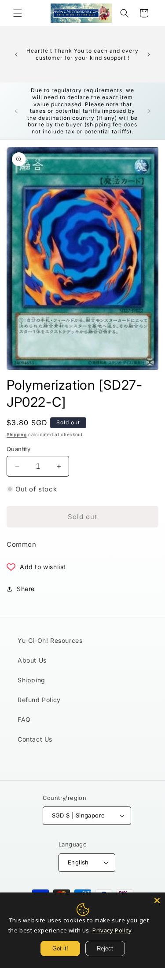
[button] (17, 13)
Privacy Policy (112, 930)
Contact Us (35, 739)
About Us (32, 660)
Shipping (17, 434)
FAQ (24, 719)
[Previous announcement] (16, 54)
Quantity (18, 448)
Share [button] (26, 588)
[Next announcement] (148, 54)
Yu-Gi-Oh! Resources (50, 640)
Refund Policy (39, 699)
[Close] (157, 900)
